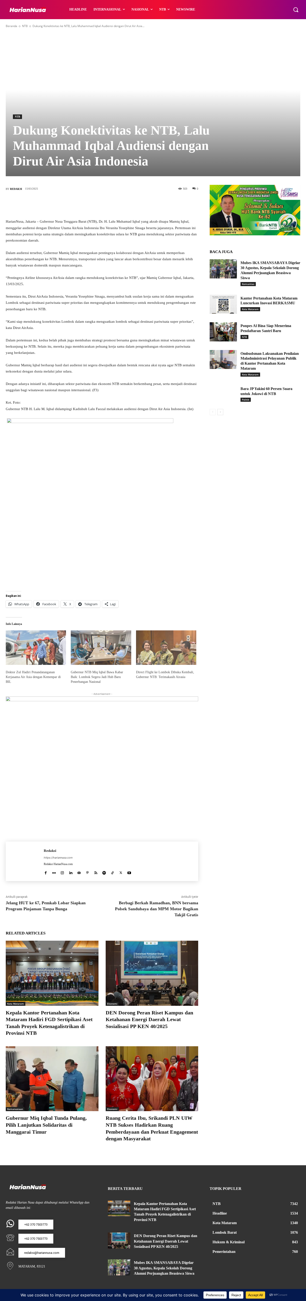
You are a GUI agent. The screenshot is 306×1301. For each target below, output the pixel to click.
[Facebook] (80, 205)
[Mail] (79, 872)
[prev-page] (213, 412)
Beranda (11, 26)
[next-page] (220, 412)
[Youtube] (129, 872)
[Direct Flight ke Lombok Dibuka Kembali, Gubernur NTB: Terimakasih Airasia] (166, 647)
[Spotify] (104, 872)
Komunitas (248, 284)
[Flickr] (54, 872)
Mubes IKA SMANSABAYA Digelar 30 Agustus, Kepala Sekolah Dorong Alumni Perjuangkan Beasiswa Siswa (164, 1268)
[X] (95, 205)
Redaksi (16, 188)
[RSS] (96, 872)
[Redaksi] (25, 861)
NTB (25, 26)
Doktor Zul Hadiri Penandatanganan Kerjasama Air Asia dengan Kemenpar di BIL (33, 677)
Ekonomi (112, 1003)
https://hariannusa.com (58, 857)
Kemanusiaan (15, 1109)
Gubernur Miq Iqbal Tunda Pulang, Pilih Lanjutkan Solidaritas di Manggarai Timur (46, 1125)
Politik (245, 399)
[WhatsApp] (123, 205)
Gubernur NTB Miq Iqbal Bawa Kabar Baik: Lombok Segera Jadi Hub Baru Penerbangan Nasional (97, 677)
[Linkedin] (70, 872)
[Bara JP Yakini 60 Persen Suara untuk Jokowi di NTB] (223, 394)
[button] (295, 9)
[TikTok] (112, 872)
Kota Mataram (15, 1003)
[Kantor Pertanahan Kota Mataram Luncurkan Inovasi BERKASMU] (223, 304)
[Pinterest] (109, 205)
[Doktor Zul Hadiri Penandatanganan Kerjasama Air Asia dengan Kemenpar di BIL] (36, 647)
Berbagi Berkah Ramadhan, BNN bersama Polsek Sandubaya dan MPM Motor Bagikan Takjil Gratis (156, 908)
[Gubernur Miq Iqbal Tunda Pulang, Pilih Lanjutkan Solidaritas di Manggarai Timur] (52, 1078)
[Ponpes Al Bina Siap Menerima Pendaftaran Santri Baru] (223, 331)
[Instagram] (62, 872)
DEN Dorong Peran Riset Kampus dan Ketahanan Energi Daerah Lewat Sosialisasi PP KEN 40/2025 (149, 1019)
